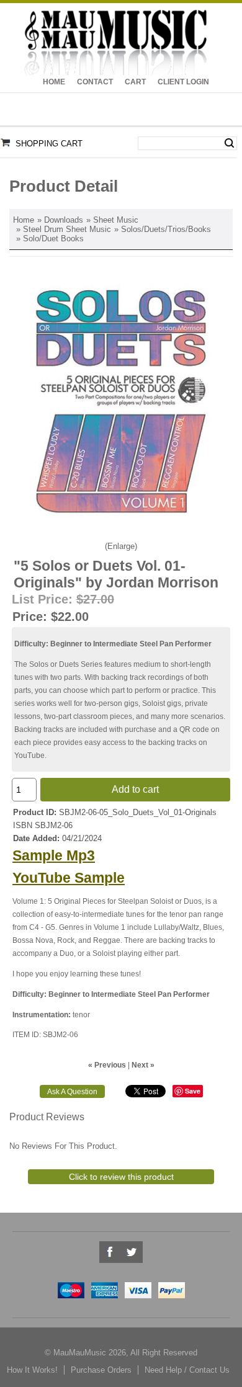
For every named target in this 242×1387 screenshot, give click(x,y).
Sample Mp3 (53, 855)
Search (229, 143)
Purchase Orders (101, 1370)
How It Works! (32, 1370)
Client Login (183, 82)
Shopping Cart (49, 143)
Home (54, 82)
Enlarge (121, 546)
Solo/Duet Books (53, 238)
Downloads (63, 220)
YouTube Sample (68, 878)
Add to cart (135, 789)
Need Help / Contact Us (187, 1370)
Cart (135, 82)
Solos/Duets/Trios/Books (166, 229)
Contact (95, 82)
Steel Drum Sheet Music (67, 229)
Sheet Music (115, 220)
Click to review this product (121, 1177)
